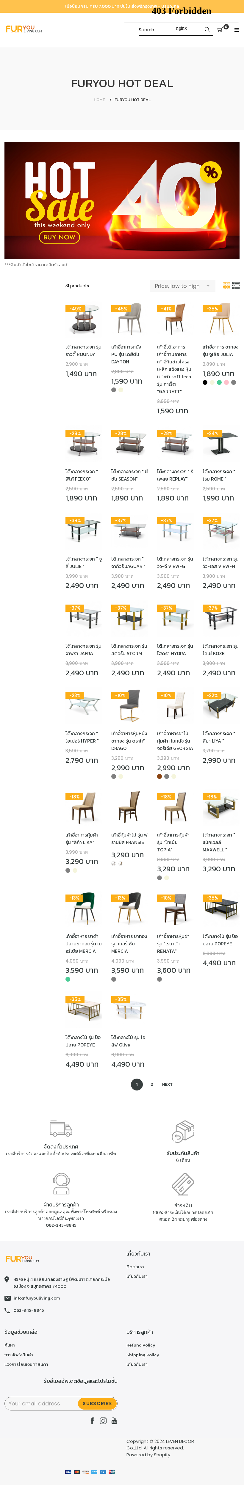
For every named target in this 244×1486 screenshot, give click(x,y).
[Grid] (227, 285)
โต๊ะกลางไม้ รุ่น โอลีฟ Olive (128, 1041)
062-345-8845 (61, 1225)
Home (99, 100)
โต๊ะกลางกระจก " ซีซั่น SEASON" (129, 475)
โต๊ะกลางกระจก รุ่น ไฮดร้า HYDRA (175, 649)
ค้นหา (9, 1344)
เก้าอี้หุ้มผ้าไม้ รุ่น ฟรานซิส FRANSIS (129, 838)
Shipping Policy (142, 1354)
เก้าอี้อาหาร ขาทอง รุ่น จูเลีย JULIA (220, 350)
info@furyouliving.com (36, 1297)
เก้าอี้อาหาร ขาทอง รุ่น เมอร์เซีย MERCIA (129, 944)
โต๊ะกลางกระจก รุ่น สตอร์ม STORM (129, 649)
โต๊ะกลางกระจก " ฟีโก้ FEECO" (81, 475)
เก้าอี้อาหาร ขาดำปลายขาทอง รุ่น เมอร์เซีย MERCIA (83, 944)
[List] (236, 285)
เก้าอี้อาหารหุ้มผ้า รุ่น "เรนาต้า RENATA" (173, 944)
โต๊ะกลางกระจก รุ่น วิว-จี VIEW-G (175, 562)
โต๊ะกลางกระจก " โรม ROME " (219, 475)
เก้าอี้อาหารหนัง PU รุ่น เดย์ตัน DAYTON (126, 354)
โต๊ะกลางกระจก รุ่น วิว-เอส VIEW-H (221, 562)
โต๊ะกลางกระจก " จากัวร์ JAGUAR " (128, 562)
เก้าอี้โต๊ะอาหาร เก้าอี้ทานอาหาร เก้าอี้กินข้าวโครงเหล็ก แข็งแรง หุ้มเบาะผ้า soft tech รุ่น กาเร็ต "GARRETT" (174, 369)
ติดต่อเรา (135, 1266)
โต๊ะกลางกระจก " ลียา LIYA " (219, 737)
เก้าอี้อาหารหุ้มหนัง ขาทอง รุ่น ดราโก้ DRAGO (129, 741)
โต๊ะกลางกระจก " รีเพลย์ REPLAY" (175, 475)
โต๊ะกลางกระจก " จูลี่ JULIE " (83, 562)
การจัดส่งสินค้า (18, 1354)
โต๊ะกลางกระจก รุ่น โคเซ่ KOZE (221, 649)
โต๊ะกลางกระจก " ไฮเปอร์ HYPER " (82, 737)
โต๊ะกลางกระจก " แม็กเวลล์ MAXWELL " (219, 842)
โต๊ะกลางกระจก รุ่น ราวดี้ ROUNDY (83, 350)
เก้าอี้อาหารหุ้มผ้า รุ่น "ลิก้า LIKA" (81, 838)
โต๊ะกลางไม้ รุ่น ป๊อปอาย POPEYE (220, 940)
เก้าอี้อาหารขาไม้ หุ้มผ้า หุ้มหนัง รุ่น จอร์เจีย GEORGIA (175, 741)
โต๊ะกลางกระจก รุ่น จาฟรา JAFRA (83, 649)
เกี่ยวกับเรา (137, 1276)
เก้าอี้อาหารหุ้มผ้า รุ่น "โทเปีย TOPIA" (173, 842)
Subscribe (97, 1403)
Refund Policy (140, 1344)
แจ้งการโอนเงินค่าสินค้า (26, 1364)
